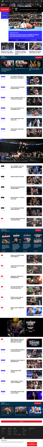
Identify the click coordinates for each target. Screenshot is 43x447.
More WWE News (38, 57)
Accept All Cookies (32, 445)
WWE (2, 307)
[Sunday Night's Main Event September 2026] (35, 64)
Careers (3, 431)
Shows (7, 1)
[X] (4, 20)
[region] (21, 443)
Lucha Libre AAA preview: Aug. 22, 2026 (20, 69)
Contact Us (24, 431)
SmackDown (3, 76)
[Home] (3, 1)
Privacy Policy (15, 431)
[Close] (42, 443)
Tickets (21, 1)
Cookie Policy (24, 434)
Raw (2, 218)
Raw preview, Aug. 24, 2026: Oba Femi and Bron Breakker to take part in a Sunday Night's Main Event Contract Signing (6, 70)
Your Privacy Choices (16, 434)
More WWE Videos (37, 403)
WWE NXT (2, 176)
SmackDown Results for (14, 32)
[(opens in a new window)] (14, 9)
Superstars (16, 1)
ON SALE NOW (4, 9)
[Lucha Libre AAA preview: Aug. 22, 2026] (21, 64)
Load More (21, 421)
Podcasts (11, 1)
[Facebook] (3, 20)
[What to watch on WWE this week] (34, 311)
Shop (25, 1)
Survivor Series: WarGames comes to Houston (28, 9)
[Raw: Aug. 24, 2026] (7, 64)
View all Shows (38, 230)
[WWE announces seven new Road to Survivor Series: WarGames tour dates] (34, 343)
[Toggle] (6, 20)
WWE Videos (9, 431)
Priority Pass (9, 434)
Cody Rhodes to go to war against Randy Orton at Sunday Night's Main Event (34, 69)
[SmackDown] (21, 151)
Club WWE (29, 1)
